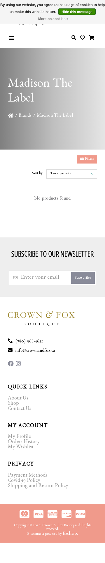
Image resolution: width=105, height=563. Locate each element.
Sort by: (37, 174)
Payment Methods (28, 476)
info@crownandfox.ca (35, 351)
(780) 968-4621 (29, 342)
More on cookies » (53, 19)
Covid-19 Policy (24, 481)
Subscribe (83, 278)
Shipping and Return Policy (38, 486)
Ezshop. (70, 534)
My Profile (19, 437)
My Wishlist (21, 447)
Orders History (24, 442)
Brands (25, 116)
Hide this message (77, 12)
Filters (89, 159)
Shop (13, 404)
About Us (18, 399)
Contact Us (19, 409)
